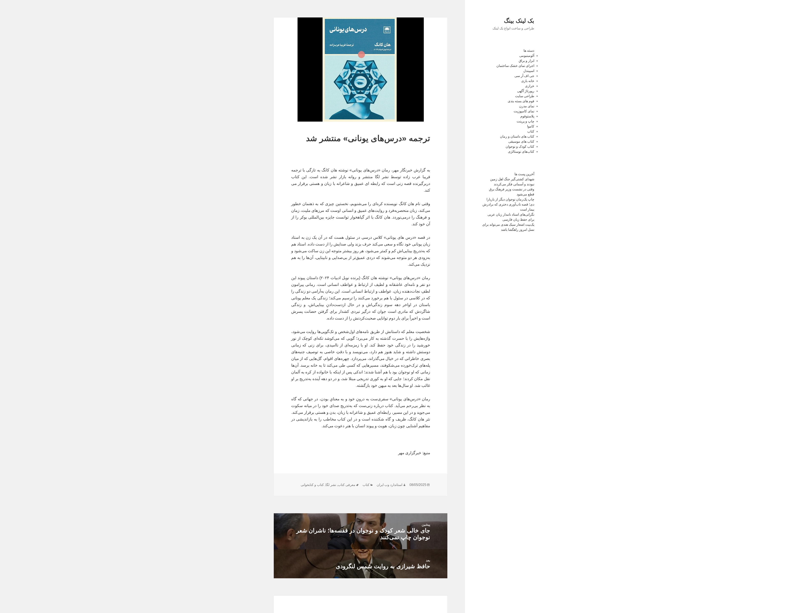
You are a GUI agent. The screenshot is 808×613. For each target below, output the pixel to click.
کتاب (530, 131)
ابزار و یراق (526, 60)
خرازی (529, 86)
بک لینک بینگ (519, 21)
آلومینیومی (526, 55)
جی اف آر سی (524, 76)
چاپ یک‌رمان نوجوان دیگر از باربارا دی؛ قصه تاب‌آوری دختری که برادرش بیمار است (508, 204)
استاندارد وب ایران (389, 485)
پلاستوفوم (527, 116)
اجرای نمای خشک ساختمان (515, 66)
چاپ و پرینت (525, 121)
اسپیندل (528, 71)
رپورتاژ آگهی (525, 91)
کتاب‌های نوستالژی (521, 151)
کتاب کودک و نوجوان (520, 146)
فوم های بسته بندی (521, 101)
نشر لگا (331, 485)
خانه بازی (527, 81)
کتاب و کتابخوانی (312, 485)
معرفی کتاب (346, 485)
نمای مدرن (526, 106)
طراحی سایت (524, 96)
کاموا (530, 126)
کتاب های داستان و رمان (517, 136)
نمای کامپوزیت (524, 111)
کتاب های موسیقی (521, 141)
